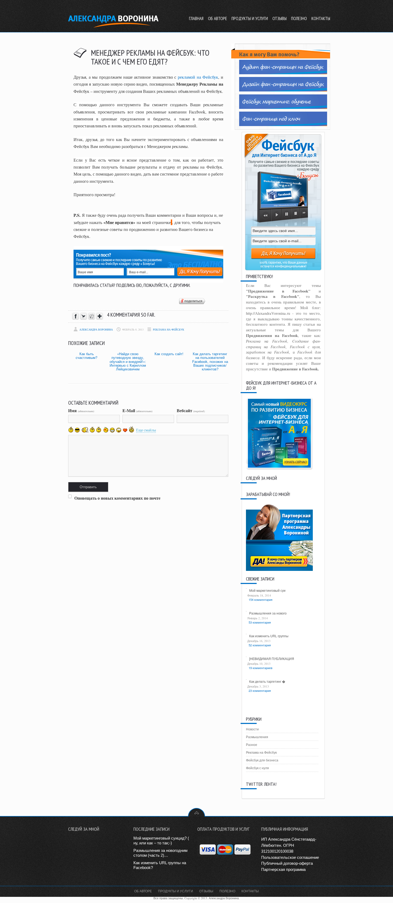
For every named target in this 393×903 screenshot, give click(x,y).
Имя (81, 410)
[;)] (98, 429)
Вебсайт (191, 410)
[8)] (77, 430)
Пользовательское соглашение (290, 857)
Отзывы (206, 891)
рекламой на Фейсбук (198, 77)
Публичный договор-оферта (287, 863)
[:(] (92, 429)
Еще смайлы (146, 430)
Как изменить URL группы (268, 635)
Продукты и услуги (175, 891)
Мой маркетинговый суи (267, 590)
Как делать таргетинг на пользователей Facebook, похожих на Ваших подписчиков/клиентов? (210, 361)
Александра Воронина (96, 329)
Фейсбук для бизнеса (262, 760)
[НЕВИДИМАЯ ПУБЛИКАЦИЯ (271, 658)
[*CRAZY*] (131, 429)
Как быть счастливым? (86, 355)
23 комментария (260, 690)
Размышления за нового (268, 613)
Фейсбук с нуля (257, 768)
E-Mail (137, 410)
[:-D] (112, 430)
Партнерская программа (283, 869)
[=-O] (118, 430)
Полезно (227, 891)
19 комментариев (260, 668)
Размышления (257, 737)
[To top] (196, 812)
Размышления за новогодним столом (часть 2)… (160, 853)
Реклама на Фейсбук (168, 329)
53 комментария (260, 622)
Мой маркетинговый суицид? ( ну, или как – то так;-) (161, 840)
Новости (252, 729)
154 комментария (260, 599)
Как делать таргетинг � (267, 681)
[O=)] (84, 430)
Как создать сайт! (169, 353)
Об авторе (143, 891)
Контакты (250, 891)
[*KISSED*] (105, 429)
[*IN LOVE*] (125, 430)
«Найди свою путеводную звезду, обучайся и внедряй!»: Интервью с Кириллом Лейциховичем (128, 361)
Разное (251, 744)
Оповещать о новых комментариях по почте (117, 498)
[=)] (71, 429)
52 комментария (260, 645)
